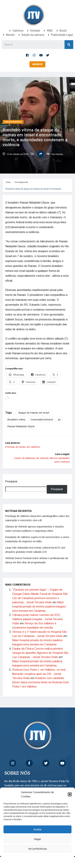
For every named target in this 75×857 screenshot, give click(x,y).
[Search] (69, 44)
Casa (8, 182)
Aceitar (37, 829)
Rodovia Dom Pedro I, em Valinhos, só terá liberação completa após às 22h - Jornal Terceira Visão (38, 674)
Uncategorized (13, 121)
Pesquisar (11, 481)
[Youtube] (41, 55)
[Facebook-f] (27, 55)
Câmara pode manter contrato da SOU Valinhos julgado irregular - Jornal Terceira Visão (37, 619)
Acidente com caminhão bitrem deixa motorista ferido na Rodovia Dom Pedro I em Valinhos (40, 682)
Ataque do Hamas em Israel (33, 412)
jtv (59, 419)
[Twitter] (48, 55)
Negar (37, 839)
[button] (70, 794)
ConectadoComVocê (42, 419)
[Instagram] (34, 55)
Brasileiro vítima (16, 419)
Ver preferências (37, 848)
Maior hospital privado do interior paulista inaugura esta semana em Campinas (39, 606)
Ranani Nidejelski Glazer (21, 426)
